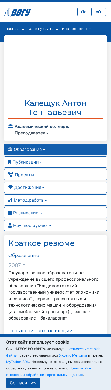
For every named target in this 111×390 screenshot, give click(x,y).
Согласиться (23, 382)
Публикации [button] (25, 162)
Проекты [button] (23, 174)
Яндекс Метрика (73, 355)
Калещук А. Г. (40, 28)
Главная (12, 28)
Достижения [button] (27, 187)
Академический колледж (42, 126)
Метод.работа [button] (28, 200)
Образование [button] (27, 149)
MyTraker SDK (17, 362)
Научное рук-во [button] (30, 225)
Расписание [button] (26, 212)
